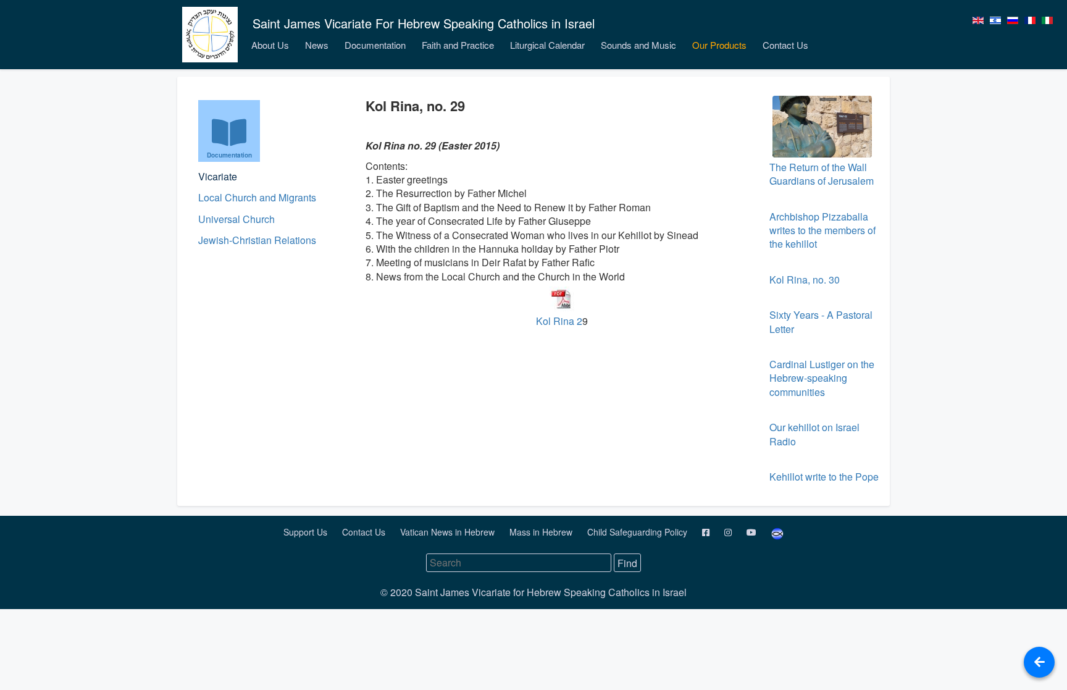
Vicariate (217, 176)
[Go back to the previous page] (1039, 662)
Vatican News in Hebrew (448, 532)
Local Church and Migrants (257, 197)
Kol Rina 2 (559, 321)
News (316, 44)
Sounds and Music (638, 44)
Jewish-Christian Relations (257, 240)
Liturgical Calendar (547, 44)
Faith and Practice (458, 44)
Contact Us (785, 44)
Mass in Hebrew (542, 532)
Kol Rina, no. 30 (804, 279)
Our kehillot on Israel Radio (814, 434)
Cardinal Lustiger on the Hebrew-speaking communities (821, 378)
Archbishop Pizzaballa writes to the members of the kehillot (822, 230)
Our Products (719, 44)
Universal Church (236, 219)
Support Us (306, 532)
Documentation (375, 44)
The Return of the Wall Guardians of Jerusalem (821, 174)
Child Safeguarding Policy (638, 532)
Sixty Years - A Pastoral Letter (820, 321)
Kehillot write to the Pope (824, 476)
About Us (270, 44)
